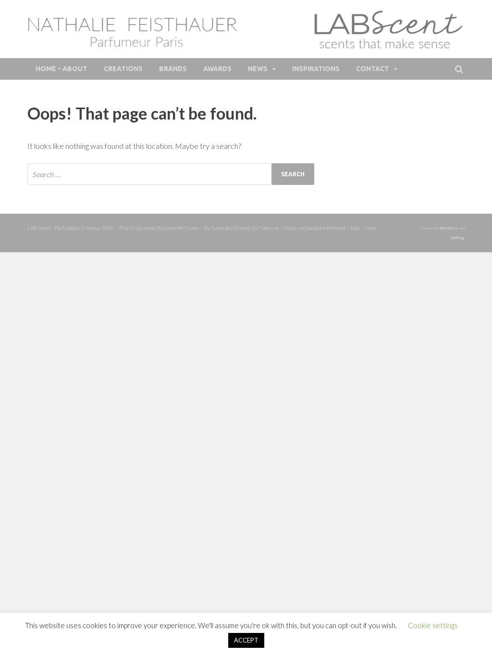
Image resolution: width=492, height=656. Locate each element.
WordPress (449, 228)
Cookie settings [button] (433, 625)
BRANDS (173, 69)
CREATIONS (123, 69)
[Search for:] (170, 174)
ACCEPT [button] (246, 640)
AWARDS (217, 69)
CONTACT (372, 69)
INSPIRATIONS (316, 69)
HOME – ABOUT (61, 69)
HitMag (457, 237)
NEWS (258, 69)
